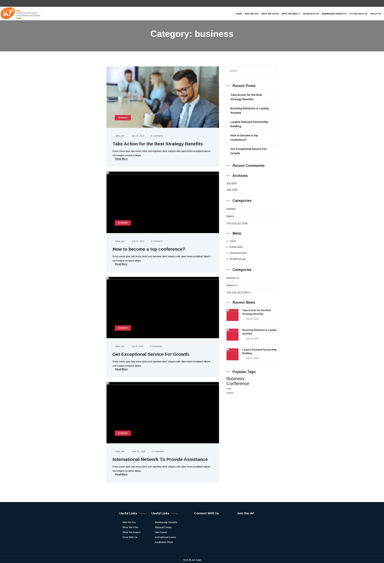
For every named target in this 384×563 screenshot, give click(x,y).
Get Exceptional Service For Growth (150, 354)
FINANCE (230, 393)
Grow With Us (130, 537)
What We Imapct (132, 532)
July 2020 (231, 183)
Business (235, 378)
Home (239, 14)
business (231, 209)
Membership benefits (334, 14)
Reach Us (375, 14)
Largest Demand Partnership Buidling (259, 351)
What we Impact (291, 14)
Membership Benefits (166, 522)
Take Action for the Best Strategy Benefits (157, 143)
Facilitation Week (164, 542)
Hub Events (161, 532)
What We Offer (130, 527)
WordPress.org (238, 259)
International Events (165, 537)
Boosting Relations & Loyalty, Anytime (259, 332)
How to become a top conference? (148, 249)
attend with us (358, 14)
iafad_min (120, 136)
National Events (163, 527)
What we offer (270, 14)
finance (230, 216)
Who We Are (129, 522)
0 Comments (157, 136)
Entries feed (236, 247)
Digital (228, 389)
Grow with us (311, 14)
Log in (233, 241)
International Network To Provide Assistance (160, 459)
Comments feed (238, 253)
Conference (237, 383)
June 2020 (231, 189)
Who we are (251, 14)
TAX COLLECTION (236, 223)
